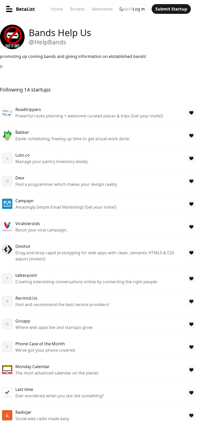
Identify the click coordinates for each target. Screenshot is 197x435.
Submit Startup (171, 9)
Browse (77, 9)
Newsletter (102, 9)
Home (57, 9)
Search (127, 9)
